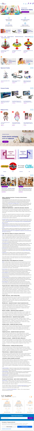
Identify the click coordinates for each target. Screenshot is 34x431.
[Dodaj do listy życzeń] (11, 40)
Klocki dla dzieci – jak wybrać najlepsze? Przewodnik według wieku (13, 188)
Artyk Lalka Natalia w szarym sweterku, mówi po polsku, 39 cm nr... (28, 123)
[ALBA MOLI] (13, 166)
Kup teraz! (10, 62)
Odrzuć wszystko (9, 426)
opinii (12, 396)
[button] (30, 396)
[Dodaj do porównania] (11, 42)
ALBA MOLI (13, 171)
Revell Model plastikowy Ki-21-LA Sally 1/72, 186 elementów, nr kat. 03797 (16, 102)
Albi (21, 171)
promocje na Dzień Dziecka (12, 389)
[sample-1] (17, 10)
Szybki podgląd (11, 44)
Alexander (29, 171)
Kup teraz (5, 141)
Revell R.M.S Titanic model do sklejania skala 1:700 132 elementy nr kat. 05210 (5, 102)
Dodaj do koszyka (11, 46)
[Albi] (21, 166)
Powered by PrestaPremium (28, 428)
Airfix (5, 171)
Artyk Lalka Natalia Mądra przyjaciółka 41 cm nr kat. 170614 (16, 123)
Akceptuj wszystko (25, 426)
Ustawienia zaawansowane (6, 428)
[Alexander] (29, 166)
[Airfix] (5, 166)
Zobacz (19, 32)
